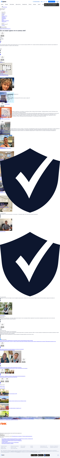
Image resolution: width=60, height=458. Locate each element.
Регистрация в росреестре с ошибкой (7, 443)
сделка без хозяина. (5, 441)
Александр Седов (2, 231)
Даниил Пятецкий (2, 147)
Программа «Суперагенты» (54, 446)
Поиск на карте (23, 446)
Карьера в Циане (3, 448)
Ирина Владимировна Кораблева (5, 91)
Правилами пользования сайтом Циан (16, 451)
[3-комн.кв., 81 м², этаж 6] (5, 66)
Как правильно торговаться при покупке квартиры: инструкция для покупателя (12, 349)
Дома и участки (18, 4)
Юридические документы (15, 446)
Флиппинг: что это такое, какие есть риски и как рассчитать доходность (10, 367)
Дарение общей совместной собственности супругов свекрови (11, 439)
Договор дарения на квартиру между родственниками (10, 442)
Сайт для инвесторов (14, 448)
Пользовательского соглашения (17, 436)
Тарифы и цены (3, 447)
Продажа (6, 4)
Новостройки (12, 4)
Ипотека (30, 4)
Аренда (2, 4)
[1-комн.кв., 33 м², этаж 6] (5, 125)
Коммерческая (24, 4)
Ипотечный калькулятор (44, 447)
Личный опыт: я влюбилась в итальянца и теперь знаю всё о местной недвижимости (12, 376)
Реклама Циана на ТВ (43, 446)
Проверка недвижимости (54, 447)
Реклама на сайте (13, 447)
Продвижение (23, 447)
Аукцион (31, 446)
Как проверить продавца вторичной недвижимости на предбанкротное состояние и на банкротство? (17, 438)
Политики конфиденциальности (27, 436)
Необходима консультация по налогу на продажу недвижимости (12, 440)
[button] (58, 4)
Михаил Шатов (2, 315)
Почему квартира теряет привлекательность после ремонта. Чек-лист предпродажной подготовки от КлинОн (16, 340)
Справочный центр (4, 446)
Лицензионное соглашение (33, 451)
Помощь (31, 447)
